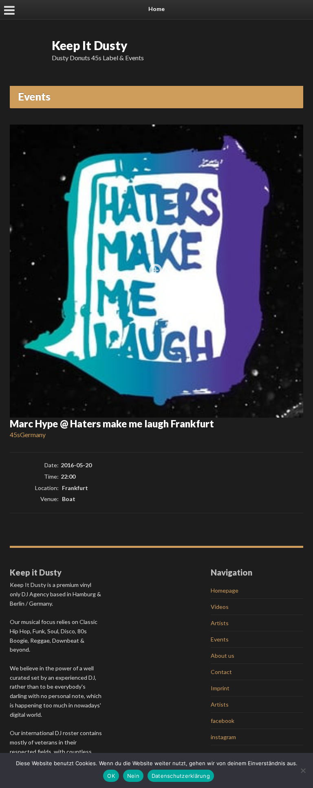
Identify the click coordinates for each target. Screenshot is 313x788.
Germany (33, 434)
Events (220, 639)
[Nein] (303, 770)
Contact (221, 671)
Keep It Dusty (90, 45)
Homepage (224, 590)
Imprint (220, 688)
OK (111, 776)
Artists (220, 622)
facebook (222, 720)
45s (15, 434)
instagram (223, 736)
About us (222, 655)
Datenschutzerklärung (181, 776)
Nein (133, 776)
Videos (220, 606)
